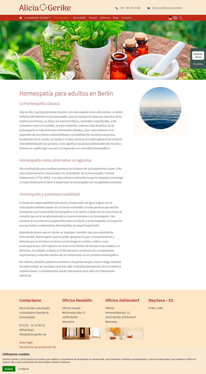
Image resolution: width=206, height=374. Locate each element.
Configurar (23, 369)
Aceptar (9, 369)
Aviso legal (26, 342)
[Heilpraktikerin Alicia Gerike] (45, 7)
